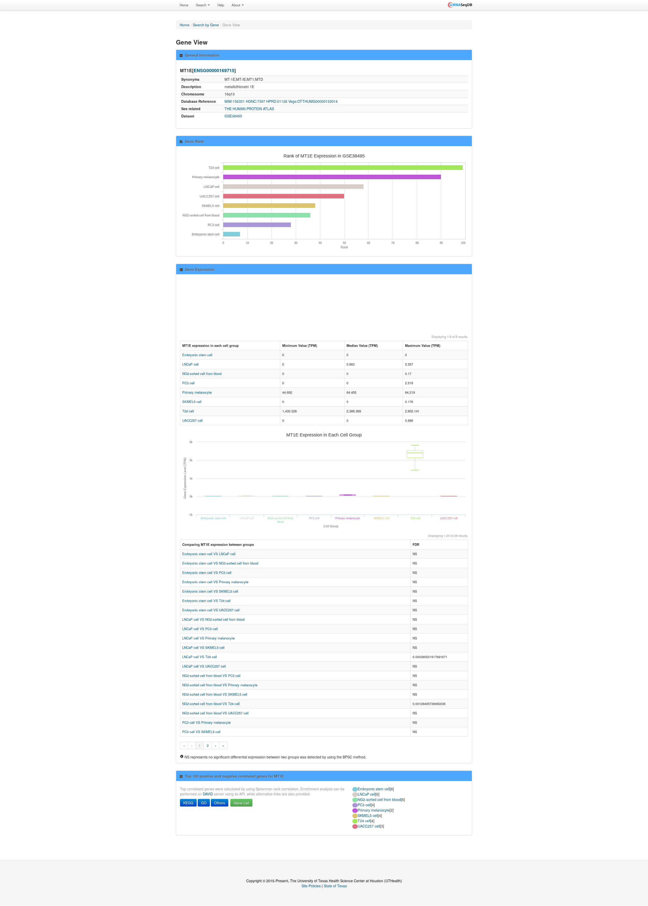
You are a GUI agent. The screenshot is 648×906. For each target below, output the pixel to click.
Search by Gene (206, 24)
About (236, 5)
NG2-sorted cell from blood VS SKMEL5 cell (214, 694)
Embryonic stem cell (197, 354)
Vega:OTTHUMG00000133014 (313, 101)
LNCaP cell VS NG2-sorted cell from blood (213, 619)
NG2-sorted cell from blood (201, 373)
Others (219, 802)
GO (204, 802)
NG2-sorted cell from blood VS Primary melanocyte (219, 684)
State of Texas (335, 885)
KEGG (188, 802)
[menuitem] (184, 5)
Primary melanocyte (197, 392)
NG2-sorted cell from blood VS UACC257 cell (215, 713)
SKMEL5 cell (191, 401)
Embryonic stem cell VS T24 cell (206, 600)
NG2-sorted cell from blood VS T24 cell (211, 703)
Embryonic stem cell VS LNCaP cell (208, 553)
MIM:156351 (235, 101)
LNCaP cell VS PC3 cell (200, 628)
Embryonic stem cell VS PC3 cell (206, 572)
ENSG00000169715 (214, 70)
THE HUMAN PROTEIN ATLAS (249, 108)
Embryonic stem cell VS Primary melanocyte (215, 581)
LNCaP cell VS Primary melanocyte (208, 638)
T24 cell (188, 411)
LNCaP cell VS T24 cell (199, 656)
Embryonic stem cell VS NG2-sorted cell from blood (220, 563)
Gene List (241, 802)
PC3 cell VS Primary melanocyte (206, 722)
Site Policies (311, 885)
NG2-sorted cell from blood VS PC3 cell (211, 675)
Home (184, 5)
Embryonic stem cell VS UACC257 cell (210, 610)
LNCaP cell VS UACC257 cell (204, 666)
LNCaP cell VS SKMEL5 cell (203, 647)
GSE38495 (233, 115)
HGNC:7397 (255, 101)
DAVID (208, 793)
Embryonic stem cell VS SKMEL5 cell (210, 591)
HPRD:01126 (276, 101)
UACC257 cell (192, 420)
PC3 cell (188, 382)
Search (201, 5)
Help (220, 5)
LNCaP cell (190, 364)
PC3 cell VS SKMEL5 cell (201, 731)
